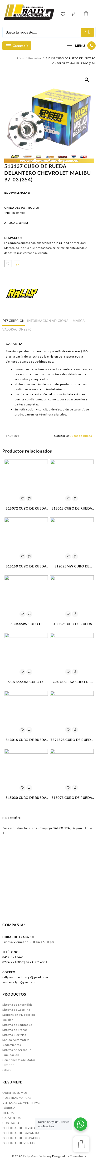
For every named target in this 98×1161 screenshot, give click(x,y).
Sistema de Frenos (15, 1030)
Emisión (8, 1019)
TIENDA (8, 1113)
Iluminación (10, 1055)
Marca (79, 321)
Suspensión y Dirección (18, 1014)
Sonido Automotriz (15, 1040)
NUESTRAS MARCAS (16, 1097)
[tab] (14, 321)
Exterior (8, 1065)
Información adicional (48, 321)
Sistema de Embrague (17, 1024)
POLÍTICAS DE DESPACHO (21, 1138)
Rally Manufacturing (37, 1156)
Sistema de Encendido (17, 1004)
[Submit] (87, 32)
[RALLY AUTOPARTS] (22, 293)
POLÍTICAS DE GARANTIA (20, 1133)
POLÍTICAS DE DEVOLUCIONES (25, 1128)
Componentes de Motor (18, 1060)
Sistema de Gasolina (16, 1009)
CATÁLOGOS (11, 1118)
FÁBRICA (8, 1108)
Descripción (13, 321)
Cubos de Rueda (80, 435)
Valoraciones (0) (17, 329)
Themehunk (78, 1156)
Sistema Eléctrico (14, 1035)
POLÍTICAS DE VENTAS (18, 1143)
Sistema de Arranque (16, 1050)
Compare (17, 263)
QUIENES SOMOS (15, 1092)
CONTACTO (10, 1123)
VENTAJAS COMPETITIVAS (21, 1103)
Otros (6, 1070)
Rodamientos (11, 1045)
